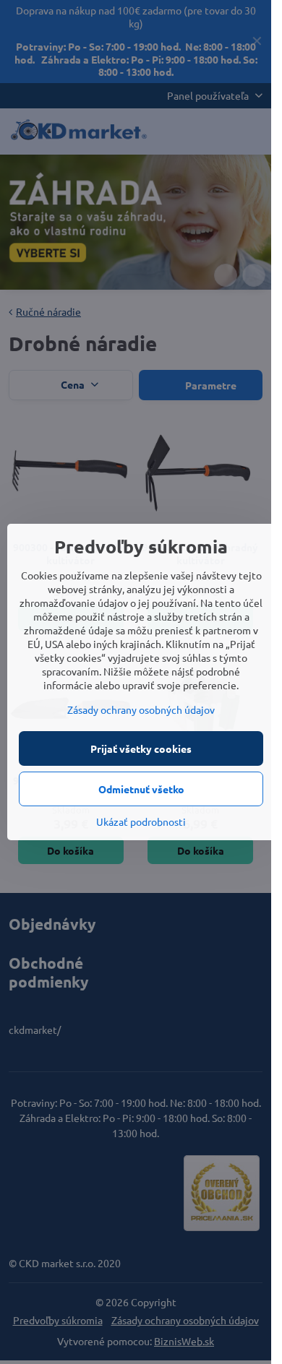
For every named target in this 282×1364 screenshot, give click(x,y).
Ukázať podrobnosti (141, 821)
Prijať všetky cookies (141, 748)
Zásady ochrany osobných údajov (141, 709)
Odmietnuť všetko (141, 788)
